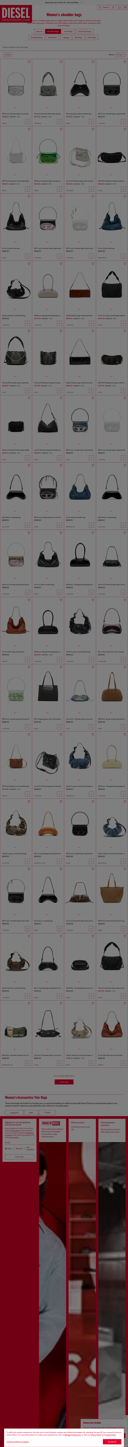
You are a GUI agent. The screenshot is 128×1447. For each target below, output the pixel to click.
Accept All (112, 1442)
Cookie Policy (110, 1435)
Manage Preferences (72, 1435)
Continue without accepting (18, 1442)
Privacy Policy (95, 1435)
